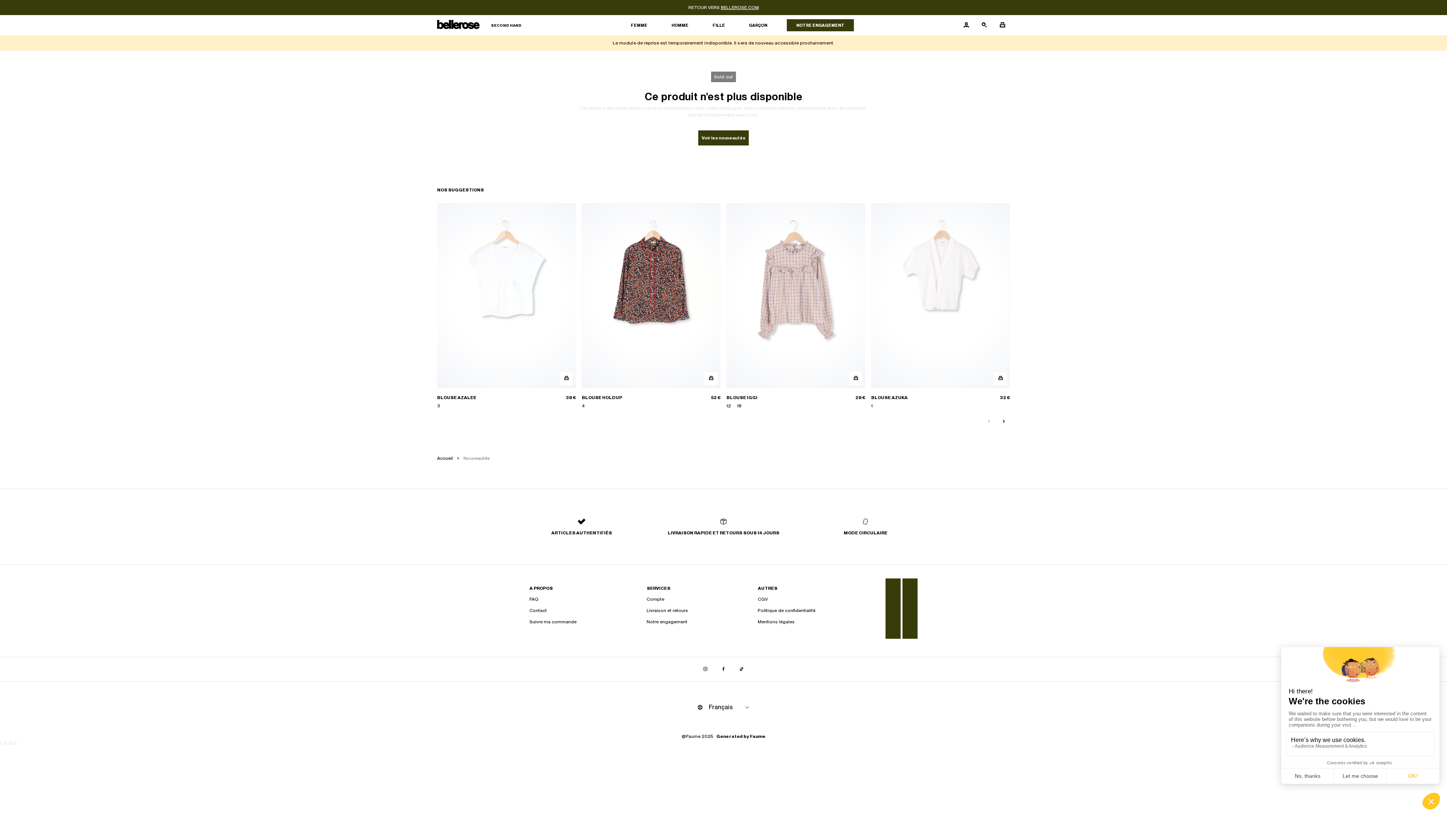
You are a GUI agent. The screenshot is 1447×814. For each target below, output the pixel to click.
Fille (719, 25)
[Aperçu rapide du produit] (566, 378)
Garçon (758, 25)
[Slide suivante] (1004, 421)
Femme (639, 25)
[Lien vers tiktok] (742, 669)
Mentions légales (776, 621)
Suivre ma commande (553, 621)
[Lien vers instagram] (705, 669)
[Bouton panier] (1002, 25)
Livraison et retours (667, 610)
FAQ (533, 599)
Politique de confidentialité (786, 610)
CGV (763, 599)
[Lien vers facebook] (723, 669)
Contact (538, 610)
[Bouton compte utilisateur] (966, 25)
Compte (655, 599)
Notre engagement (820, 25)
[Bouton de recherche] (984, 25)
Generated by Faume (740, 736)
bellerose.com (740, 7)
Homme (679, 25)
